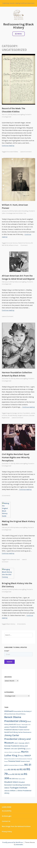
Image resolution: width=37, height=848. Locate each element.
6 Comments (21, 624)
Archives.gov (6, 816)
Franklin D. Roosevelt (18, 727)
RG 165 (15, 774)
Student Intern (11, 782)
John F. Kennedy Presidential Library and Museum (17, 745)
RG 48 (5, 769)
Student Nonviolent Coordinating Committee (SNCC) (17, 785)
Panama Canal (14, 761)
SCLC (16, 778)
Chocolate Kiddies (12, 152)
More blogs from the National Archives (16, 826)
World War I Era (21, 213)
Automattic (19, 844)
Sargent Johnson (23, 415)
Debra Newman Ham (13, 559)
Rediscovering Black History (18, 26)
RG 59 (6, 245)
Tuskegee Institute (18, 788)
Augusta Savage (12, 413)
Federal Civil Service (24, 243)
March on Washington (15, 752)
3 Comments (6, 495)
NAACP (27, 755)
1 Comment (24, 245)
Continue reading (8, 146)
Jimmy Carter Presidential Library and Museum (17, 739)
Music (22, 756)
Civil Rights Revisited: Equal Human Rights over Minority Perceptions (16, 457)
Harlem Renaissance (24, 732)
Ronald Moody (12, 415)
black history (11, 624)
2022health (9, 711)
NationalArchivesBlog (21, 211)
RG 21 (27, 764)
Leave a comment (26, 152)
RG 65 (23, 769)
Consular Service (12, 243)
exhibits (6, 727)
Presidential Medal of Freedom (16, 765)
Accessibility (6, 811)
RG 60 (16, 769)
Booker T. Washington (22, 724)
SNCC (23, 778)
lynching (21, 748)
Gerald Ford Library (11, 732)
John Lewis (14, 748)
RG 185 (20, 774)
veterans (7, 790)
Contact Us (6, 821)
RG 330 (12, 779)
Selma (20, 778)
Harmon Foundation (23, 413)
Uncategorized (6, 117)
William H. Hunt (13, 245)
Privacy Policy (7, 831)
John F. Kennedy (19, 743)
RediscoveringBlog (19, 114)
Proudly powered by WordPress (12, 842)
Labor (4, 213)
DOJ (29, 724)
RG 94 (10, 774)
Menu (19, 34)
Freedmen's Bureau (11, 730)
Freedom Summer (23, 729)
